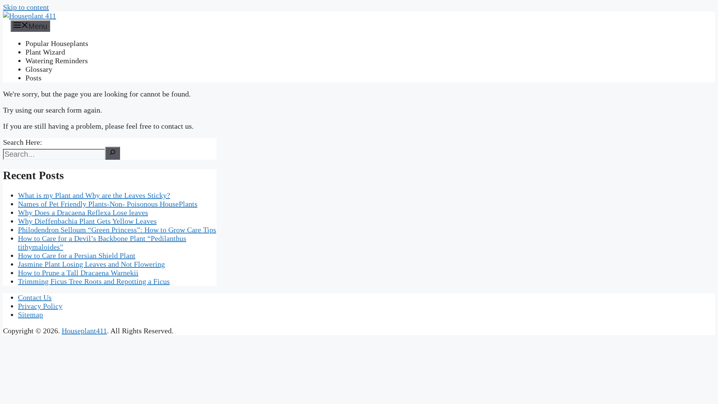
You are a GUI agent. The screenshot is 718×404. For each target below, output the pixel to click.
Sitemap (30, 314)
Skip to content (26, 7)
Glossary (38, 69)
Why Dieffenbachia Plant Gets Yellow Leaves (87, 221)
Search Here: (22, 142)
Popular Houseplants (56, 43)
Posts (33, 78)
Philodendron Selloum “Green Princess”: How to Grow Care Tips (117, 230)
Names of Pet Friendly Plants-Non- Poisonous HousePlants (107, 204)
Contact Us (35, 297)
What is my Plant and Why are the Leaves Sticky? (94, 195)
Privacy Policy (40, 306)
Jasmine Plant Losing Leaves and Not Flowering (91, 264)
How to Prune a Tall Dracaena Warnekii (78, 273)
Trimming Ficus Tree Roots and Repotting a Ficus (94, 281)
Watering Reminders (56, 60)
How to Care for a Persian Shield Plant (76, 255)
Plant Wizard (45, 52)
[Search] (112, 153)
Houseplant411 (84, 331)
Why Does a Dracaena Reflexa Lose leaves (83, 212)
